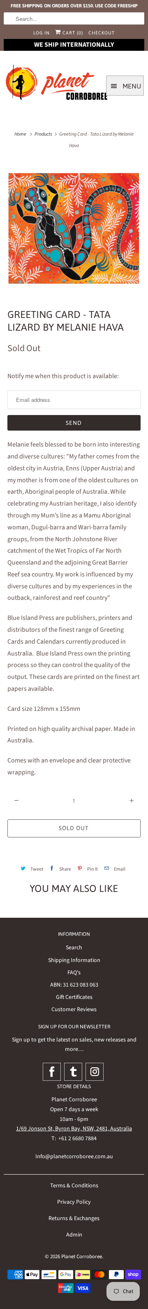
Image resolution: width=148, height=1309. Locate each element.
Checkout (101, 32)
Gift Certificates (74, 997)
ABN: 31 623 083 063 (74, 985)
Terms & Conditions (74, 1186)
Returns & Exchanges (74, 1218)
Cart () (72, 32)
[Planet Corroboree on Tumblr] (73, 1072)
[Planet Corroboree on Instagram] (95, 1072)
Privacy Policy (74, 1202)
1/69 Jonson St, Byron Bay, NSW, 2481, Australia (74, 1129)
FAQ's (74, 973)
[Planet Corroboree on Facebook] (52, 1072)
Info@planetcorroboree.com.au (74, 1156)
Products (43, 134)
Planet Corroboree (81, 1256)
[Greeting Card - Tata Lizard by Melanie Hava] (74, 228)
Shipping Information (74, 960)
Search (74, 948)
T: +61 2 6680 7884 (74, 1138)
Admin (74, 1235)
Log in (41, 32)
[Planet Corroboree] (57, 84)
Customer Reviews (74, 1009)
